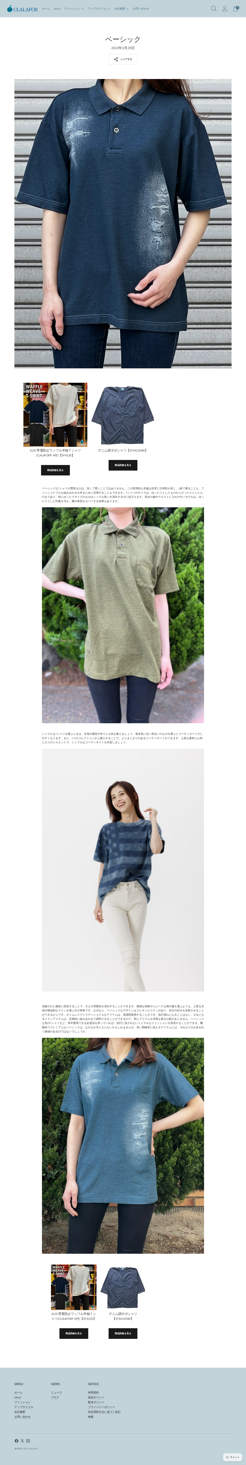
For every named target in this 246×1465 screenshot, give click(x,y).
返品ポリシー (96, 1397)
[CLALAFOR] (22, 8)
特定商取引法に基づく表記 (104, 1412)
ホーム (46, 8)
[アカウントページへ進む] (225, 9)
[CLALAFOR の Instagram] (28, 1441)
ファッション (72, 8)
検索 (90, 1416)
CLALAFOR (33, 1448)
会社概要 (119, 8)
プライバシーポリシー (101, 1407)
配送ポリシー (96, 1402)
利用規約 (93, 1392)
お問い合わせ (141, 8)
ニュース (56, 1392)
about (57, 8)
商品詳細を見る (55, 470)
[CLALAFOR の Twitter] (22, 1441)
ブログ (55, 1397)
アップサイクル (97, 8)
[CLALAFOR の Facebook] (16, 1441)
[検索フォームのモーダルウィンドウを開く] (214, 9)
